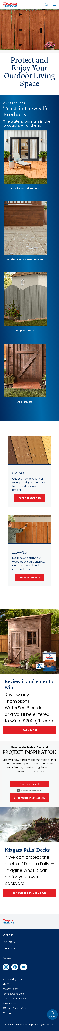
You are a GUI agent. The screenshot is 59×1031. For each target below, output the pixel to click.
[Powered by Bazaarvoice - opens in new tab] (29, 791)
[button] (54, 4)
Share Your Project (29, 784)
